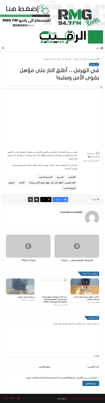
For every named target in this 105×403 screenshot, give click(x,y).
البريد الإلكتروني (93, 367)
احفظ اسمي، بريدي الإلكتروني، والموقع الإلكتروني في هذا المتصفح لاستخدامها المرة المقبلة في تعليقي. (61, 378)
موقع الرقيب (68, 188)
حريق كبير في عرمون (26, 297)
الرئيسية (94, 59)
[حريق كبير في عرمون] (20, 286)
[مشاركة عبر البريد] (36, 199)
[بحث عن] (3, 48)
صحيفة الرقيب (45, 177)
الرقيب (71, 177)
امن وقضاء (86, 59)
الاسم (96, 356)
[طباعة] (30, 199)
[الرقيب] (71, 37)
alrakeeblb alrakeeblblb (71, 212)
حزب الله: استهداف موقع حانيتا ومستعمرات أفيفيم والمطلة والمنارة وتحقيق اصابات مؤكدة (54, 299)
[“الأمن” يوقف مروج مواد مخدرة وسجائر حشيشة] (85, 286)
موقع (11, 182)
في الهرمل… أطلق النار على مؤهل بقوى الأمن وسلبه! (51, 182)
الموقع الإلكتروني (45, 367)
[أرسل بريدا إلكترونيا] (89, 157)
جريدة (59, 177)
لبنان (21, 182)
